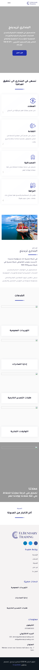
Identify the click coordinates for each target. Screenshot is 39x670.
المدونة (35, 563)
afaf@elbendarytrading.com (24, 639)
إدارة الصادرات (19, 364)
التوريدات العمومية (19, 331)
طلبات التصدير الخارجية (19, 398)
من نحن (19, 53)
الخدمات (35, 559)
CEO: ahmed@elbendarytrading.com (21, 637)
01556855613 (29, 628)
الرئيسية (35, 555)
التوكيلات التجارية (19, 431)
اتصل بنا (35, 571)
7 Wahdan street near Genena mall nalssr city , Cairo (18, 649)
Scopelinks (17, 665)
